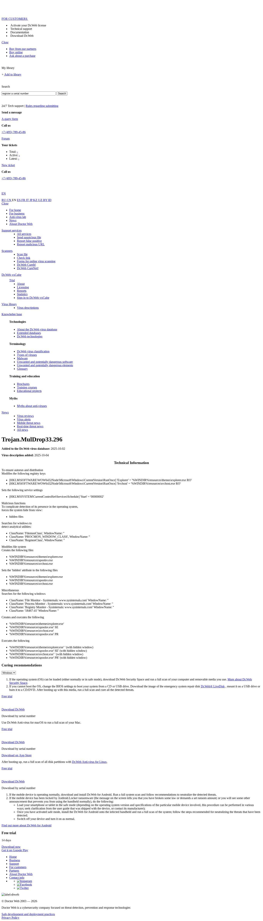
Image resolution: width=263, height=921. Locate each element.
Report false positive (29, 240)
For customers (17, 867)
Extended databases (29, 333)
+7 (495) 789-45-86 (14, 132)
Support (14, 863)
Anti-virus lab (17, 217)
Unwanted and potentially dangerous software (45, 361)
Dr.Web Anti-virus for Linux (89, 761)
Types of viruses (27, 354)
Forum (6, 138)
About (21, 283)
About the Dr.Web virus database (37, 329)
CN (9, 200)
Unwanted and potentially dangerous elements (45, 365)
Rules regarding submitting (42, 105)
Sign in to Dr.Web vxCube (33, 297)
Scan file (22, 254)
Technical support (21, 28)
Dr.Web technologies (29, 336)
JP (31, 200)
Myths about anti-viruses (32, 406)
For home (15, 210)
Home (13, 856)
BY (45, 200)
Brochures (23, 384)
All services (24, 234)
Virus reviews (25, 416)
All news (22, 429)
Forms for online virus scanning (36, 261)
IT (28, 200)
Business (14, 860)
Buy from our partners (22, 48)
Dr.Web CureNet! (28, 268)
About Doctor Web (21, 224)
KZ (35, 200)
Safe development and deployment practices (28, 914)
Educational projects (29, 391)
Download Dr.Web (22, 35)
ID (49, 200)
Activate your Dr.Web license (28, 25)
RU (4, 200)
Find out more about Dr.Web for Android (26, 825)
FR (23, 200)
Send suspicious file (29, 237)
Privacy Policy (10, 917)
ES (19, 200)
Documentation (19, 32)
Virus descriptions (28, 307)
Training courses (27, 387)
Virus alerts (24, 419)
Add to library (12, 74)
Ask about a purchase (22, 55)
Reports (21, 290)
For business (16, 213)
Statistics (22, 294)
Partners (14, 870)
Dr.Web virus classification (33, 351)
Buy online (16, 52)
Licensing (23, 287)
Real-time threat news (30, 426)
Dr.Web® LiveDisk (213, 686)
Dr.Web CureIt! (26, 264)
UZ (40, 200)
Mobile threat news (28, 422)
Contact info (16, 877)
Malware (22, 358)
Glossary (22, 368)
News (12, 220)
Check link (23, 257)
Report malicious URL (31, 244)
